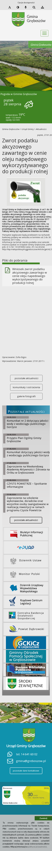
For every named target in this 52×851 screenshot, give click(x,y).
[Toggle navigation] (45, 33)
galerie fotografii (26, 396)
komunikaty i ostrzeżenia (26, 387)
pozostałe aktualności (26, 378)
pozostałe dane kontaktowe (26, 770)
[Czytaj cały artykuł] (26, 191)
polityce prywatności (37, 846)
